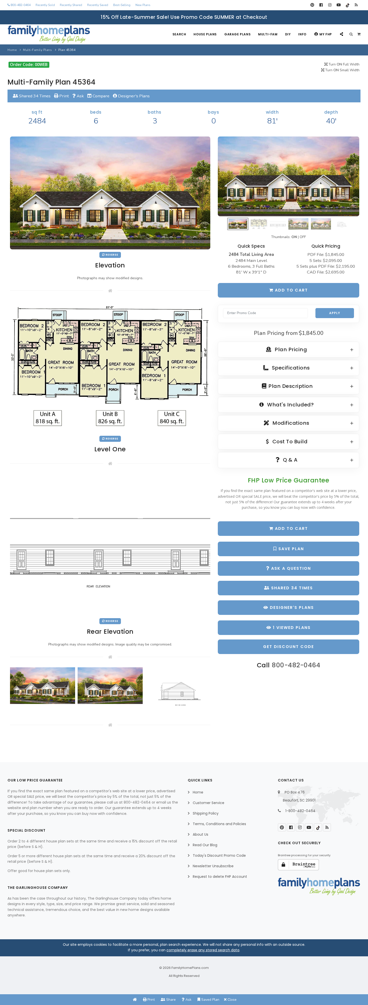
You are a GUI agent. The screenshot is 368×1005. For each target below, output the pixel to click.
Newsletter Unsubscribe (213, 866)
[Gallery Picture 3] (177, 690)
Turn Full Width (343, 64)
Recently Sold (45, 5)
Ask (80, 96)
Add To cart (290, 528)
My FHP (325, 34)
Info (302, 34)
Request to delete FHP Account (220, 876)
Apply (334, 313)
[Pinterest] (312, 5)
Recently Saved (97, 5)
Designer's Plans (133, 96)
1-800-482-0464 (300, 810)
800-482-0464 (20, 5)
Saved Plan (209, 999)
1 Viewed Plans (291, 627)
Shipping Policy (206, 813)
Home (12, 50)
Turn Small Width (341, 70)
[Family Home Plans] (49, 34)
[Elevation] (288, 176)
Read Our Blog (205, 844)
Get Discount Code (288, 647)
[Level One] (110, 367)
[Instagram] (329, 5)
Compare (100, 96)
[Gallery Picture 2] (110, 685)
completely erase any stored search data (202, 950)
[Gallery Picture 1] (42, 685)
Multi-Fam (267, 34)
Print (63, 96)
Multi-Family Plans (37, 50)
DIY (288, 34)
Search (179, 34)
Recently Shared (71, 5)
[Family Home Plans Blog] (356, 5)
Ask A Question (290, 568)
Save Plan (290, 549)
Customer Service (208, 802)
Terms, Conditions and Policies (219, 823)
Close (232, 999)
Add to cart (290, 290)
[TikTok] (347, 5)
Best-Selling (121, 5)
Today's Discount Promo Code (219, 855)
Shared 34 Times (34, 96)
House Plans (205, 34)
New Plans (142, 5)
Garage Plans (237, 34)
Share (170, 999)
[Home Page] (134, 999)
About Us (200, 834)
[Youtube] (338, 5)
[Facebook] (321, 5)
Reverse (111, 255)
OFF (303, 237)
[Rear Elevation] (110, 544)
